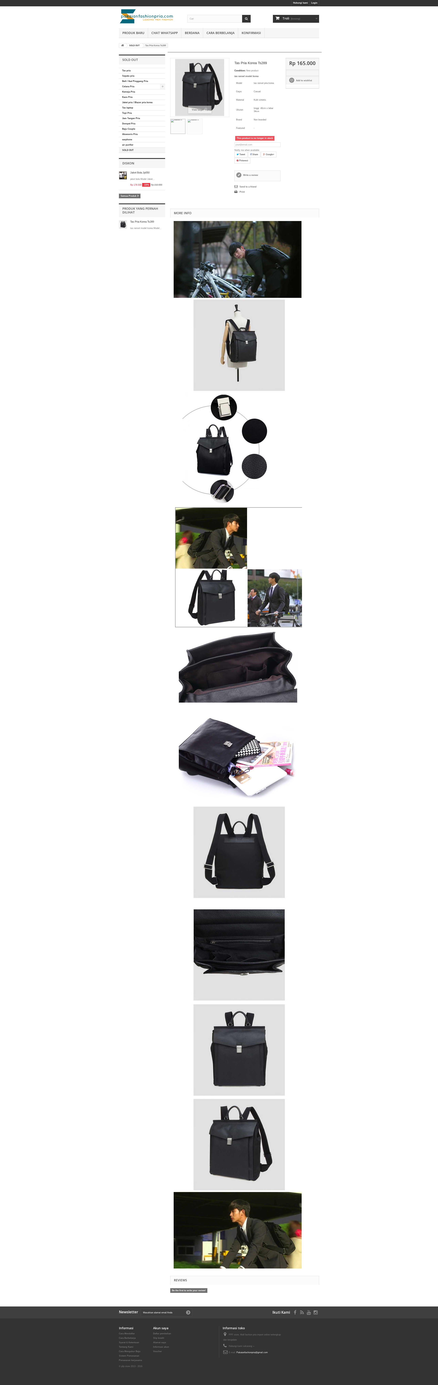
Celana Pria (128, 86)
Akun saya (161, 1328)
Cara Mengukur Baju (129, 1351)
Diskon (128, 163)
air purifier (127, 145)
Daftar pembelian (162, 1333)
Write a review (250, 175)
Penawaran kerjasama (130, 1360)
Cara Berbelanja (221, 33)
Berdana (192, 33)
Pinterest (243, 160)
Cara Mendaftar (127, 1333)
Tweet (242, 154)
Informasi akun (161, 1347)
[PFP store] (150, 16)
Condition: (240, 70)
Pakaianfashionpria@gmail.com (252, 1352)
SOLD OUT (128, 150)
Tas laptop (127, 107)
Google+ (269, 154)
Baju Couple (128, 129)
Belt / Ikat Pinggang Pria (135, 81)
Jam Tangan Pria (131, 118)
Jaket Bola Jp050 (140, 172)
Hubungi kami (300, 3)
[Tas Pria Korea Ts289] (177, 126)
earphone (127, 139)
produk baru (133, 33)
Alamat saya (159, 1342)
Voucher (157, 1351)
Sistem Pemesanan (129, 1356)
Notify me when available (246, 150)
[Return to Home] (122, 45)
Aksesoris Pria (130, 134)
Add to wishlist (303, 80)
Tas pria (126, 70)
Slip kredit (158, 1338)
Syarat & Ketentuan (129, 1342)
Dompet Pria (128, 123)
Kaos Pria (127, 97)
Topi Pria (127, 113)
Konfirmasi (251, 33)
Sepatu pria (128, 76)
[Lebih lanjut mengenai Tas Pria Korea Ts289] (123, 225)
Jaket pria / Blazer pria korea (137, 102)
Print (242, 192)
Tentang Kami (126, 1347)
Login (314, 3)
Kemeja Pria (128, 91)
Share (255, 154)
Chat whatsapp (164, 33)
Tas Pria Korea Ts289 (142, 221)
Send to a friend (248, 186)
